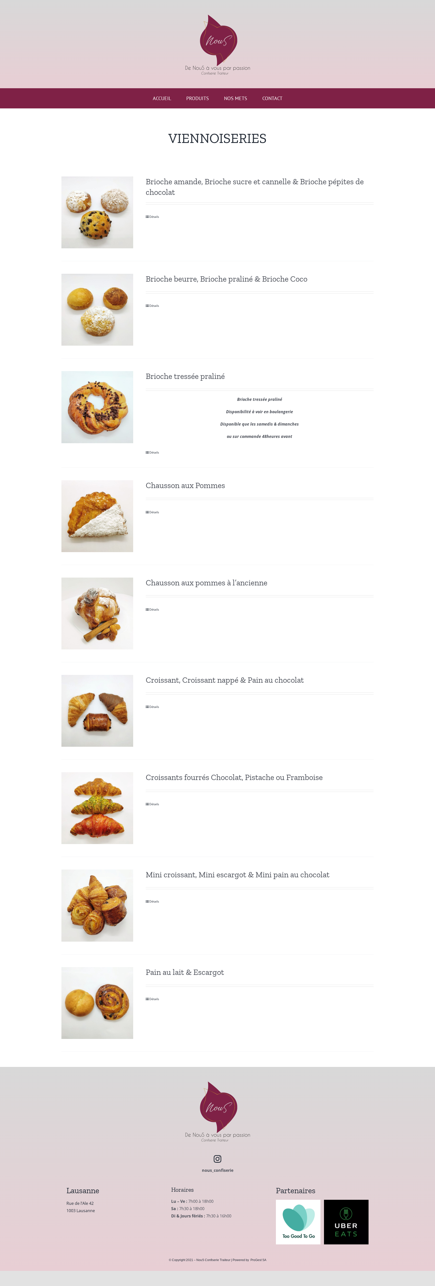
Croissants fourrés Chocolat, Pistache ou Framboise (234, 777)
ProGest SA (258, 1260)
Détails (154, 217)
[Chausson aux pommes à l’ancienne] (97, 613)
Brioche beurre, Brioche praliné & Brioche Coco (226, 279)
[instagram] (217, 1159)
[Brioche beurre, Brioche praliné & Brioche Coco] (97, 310)
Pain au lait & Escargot (185, 972)
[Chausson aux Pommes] (97, 516)
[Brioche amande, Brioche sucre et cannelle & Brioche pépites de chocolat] (97, 212)
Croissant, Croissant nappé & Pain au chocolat (225, 680)
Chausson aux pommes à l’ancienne (206, 582)
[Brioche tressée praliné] (97, 407)
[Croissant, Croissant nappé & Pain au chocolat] (97, 711)
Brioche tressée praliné (185, 376)
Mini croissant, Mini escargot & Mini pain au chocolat (238, 874)
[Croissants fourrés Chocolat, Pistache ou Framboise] (97, 808)
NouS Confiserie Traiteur (213, 1260)
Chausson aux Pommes (185, 485)
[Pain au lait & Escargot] (97, 1003)
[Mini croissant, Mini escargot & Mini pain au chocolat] (97, 905)
